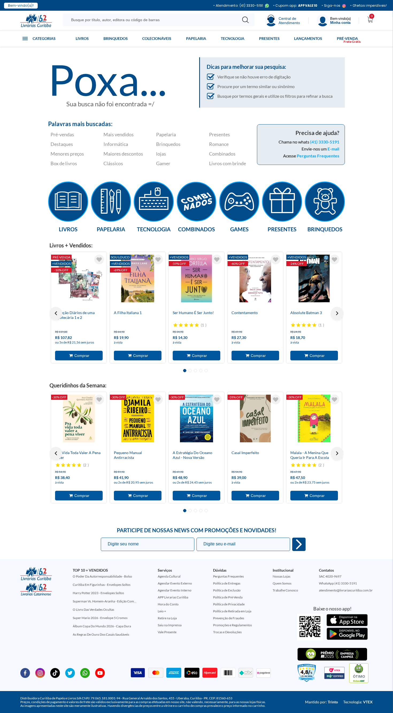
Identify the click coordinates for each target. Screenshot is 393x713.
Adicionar (79, 355)
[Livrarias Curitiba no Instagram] (40, 672)
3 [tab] (195, 370)
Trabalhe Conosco (285, 590)
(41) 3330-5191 (324, 141)
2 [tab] (190, 370)
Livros (82, 38)
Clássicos (113, 163)
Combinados (222, 154)
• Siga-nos (331, 6)
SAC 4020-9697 (330, 576)
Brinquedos (115, 38)
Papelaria (196, 38)
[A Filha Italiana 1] (137, 278)
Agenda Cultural (169, 576)
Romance (219, 144)
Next (337, 313)
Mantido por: (321, 702)
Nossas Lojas (281, 576)
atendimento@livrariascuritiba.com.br (346, 590)
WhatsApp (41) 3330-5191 (338, 583)
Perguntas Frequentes (318, 155)
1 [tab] (184, 370)
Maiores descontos (123, 154)
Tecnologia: (358, 702)
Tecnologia (232, 38)
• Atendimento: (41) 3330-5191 (238, 6)
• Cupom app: (295, 5)
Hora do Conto (168, 604)
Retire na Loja (167, 618)
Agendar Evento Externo (175, 583)
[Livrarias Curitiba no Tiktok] (55, 672)
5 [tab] (206, 370)
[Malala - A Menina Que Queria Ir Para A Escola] (314, 418)
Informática (115, 144)
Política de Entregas (226, 583)
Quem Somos (282, 583)
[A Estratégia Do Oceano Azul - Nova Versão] (196, 418)
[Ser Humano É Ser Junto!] (196, 278)
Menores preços (67, 154)
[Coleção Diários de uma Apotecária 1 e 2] (79, 278)
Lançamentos (308, 38)
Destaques (62, 144)
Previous (55, 313)
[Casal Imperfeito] (255, 418)
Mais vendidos (118, 134)
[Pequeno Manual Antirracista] (137, 418)
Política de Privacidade (229, 604)
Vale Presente (167, 632)
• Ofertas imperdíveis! (368, 5)
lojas (161, 154)
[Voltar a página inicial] (36, 20)
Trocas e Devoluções (227, 632)
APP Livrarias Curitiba (173, 597)
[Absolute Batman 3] (314, 278)
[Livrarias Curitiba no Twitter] (70, 672)
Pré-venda (347, 38)
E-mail (333, 148)
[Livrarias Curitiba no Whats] (85, 672)
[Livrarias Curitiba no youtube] (100, 672)
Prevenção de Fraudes (228, 618)
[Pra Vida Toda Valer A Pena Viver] (79, 418)
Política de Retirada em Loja (232, 611)
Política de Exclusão (227, 590)
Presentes (269, 38)
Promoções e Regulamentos (232, 625)
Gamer (163, 163)
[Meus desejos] (99, 259)
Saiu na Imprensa (170, 625)
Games (239, 229)
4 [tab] (200, 370)
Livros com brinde (227, 163)
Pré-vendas (62, 134)
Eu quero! (299, 544)
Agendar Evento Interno (174, 590)
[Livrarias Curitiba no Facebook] (25, 672)
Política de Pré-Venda (227, 597)
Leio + (162, 611)
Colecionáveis (156, 38)
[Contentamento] (255, 278)
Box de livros (64, 163)
